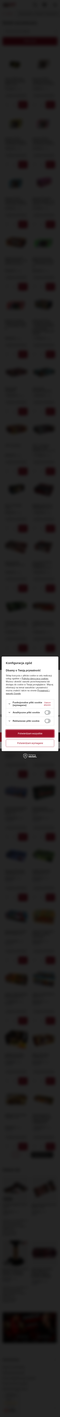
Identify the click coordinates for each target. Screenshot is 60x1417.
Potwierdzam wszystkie (30, 733)
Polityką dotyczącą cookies (35, 678)
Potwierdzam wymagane (30, 743)
